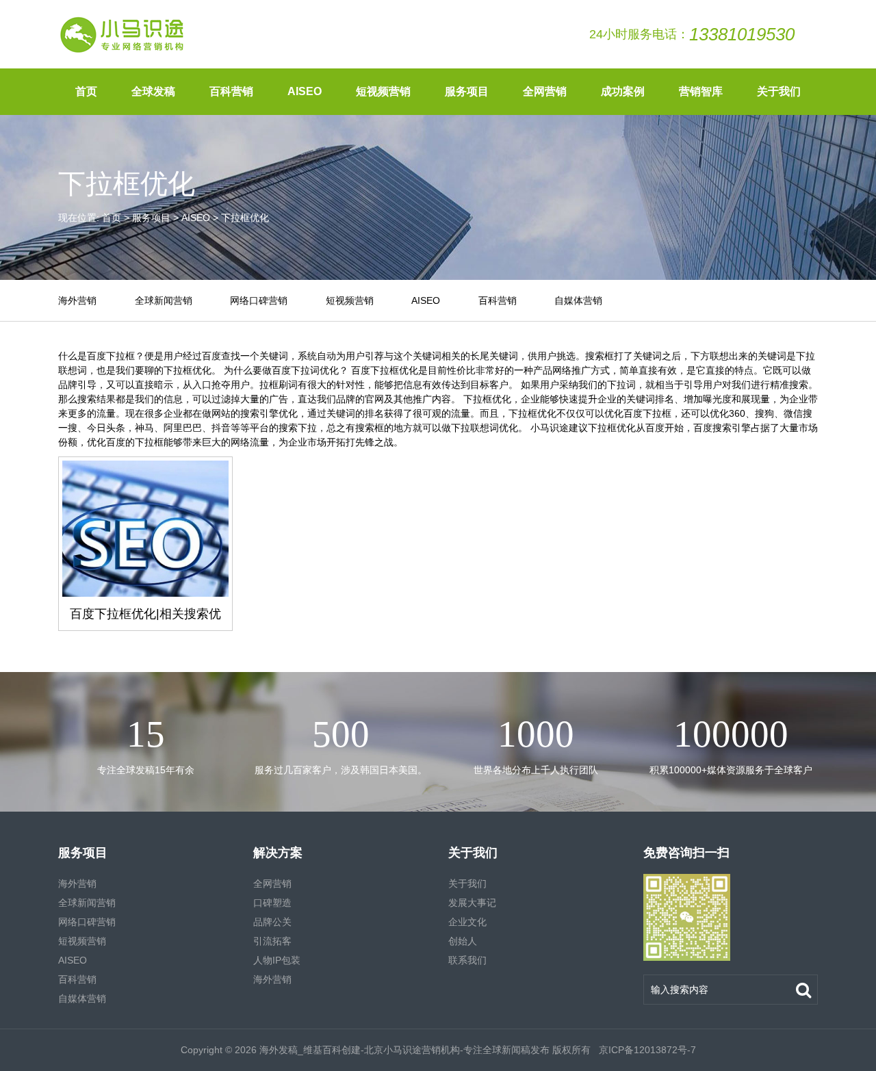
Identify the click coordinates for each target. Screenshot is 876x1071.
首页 (86, 91)
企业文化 (467, 921)
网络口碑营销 (258, 300)
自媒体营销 (578, 300)
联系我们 (467, 960)
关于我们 (779, 91)
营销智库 (701, 91)
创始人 (462, 940)
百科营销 (231, 91)
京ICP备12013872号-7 (646, 1049)
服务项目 (467, 91)
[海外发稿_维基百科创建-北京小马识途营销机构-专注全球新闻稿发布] (123, 34)
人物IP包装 (276, 960)
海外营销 (77, 300)
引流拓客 (272, 940)
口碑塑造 (272, 902)
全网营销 (545, 91)
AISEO (304, 91)
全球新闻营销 (163, 300)
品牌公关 (272, 921)
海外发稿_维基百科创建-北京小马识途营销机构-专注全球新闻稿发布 (404, 1049)
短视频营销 (383, 91)
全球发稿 (153, 91)
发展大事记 (472, 902)
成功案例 (623, 91)
